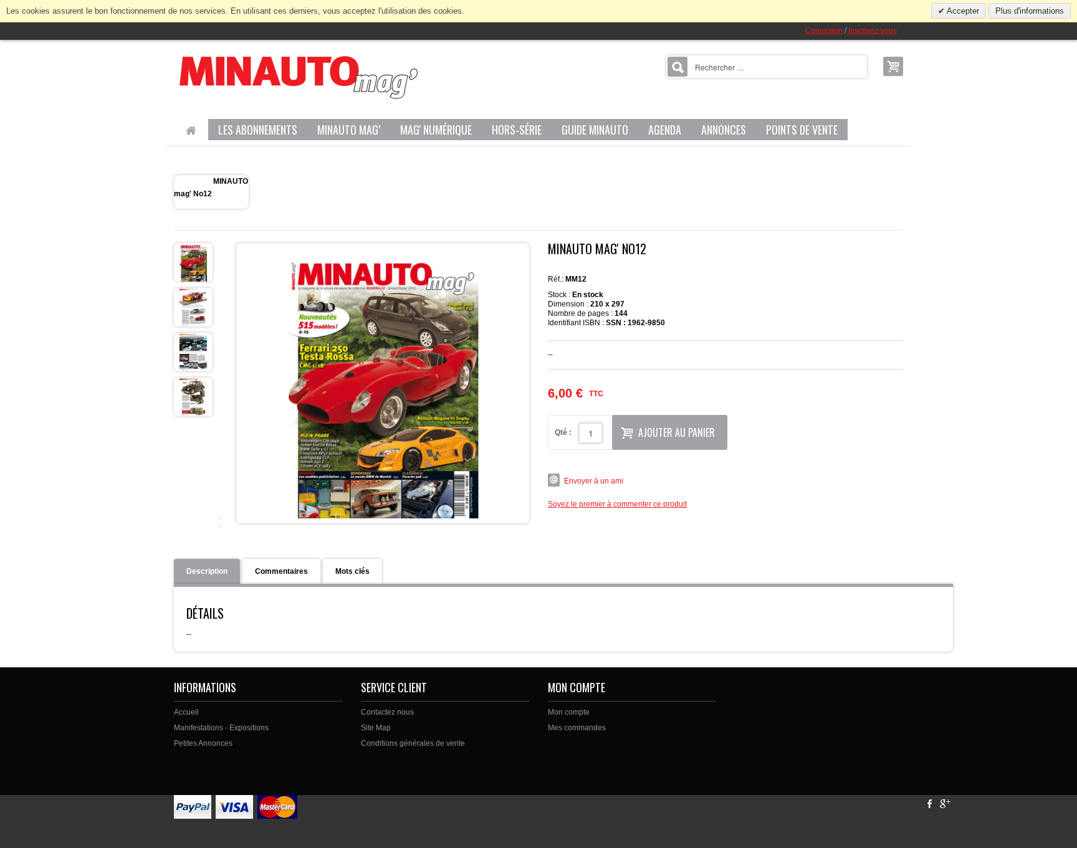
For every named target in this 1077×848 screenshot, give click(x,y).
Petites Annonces (203, 743)
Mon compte (569, 712)
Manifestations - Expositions (221, 727)
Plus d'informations (1029, 11)
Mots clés (352, 571)
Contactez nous (387, 712)
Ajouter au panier (676, 432)
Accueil (186, 712)
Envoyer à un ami (593, 481)
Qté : (563, 432)
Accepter (962, 11)
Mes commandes (577, 727)
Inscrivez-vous (872, 30)
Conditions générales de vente (413, 743)
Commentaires (281, 571)
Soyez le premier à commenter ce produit (617, 504)
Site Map (376, 727)
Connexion (824, 30)
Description (206, 571)
